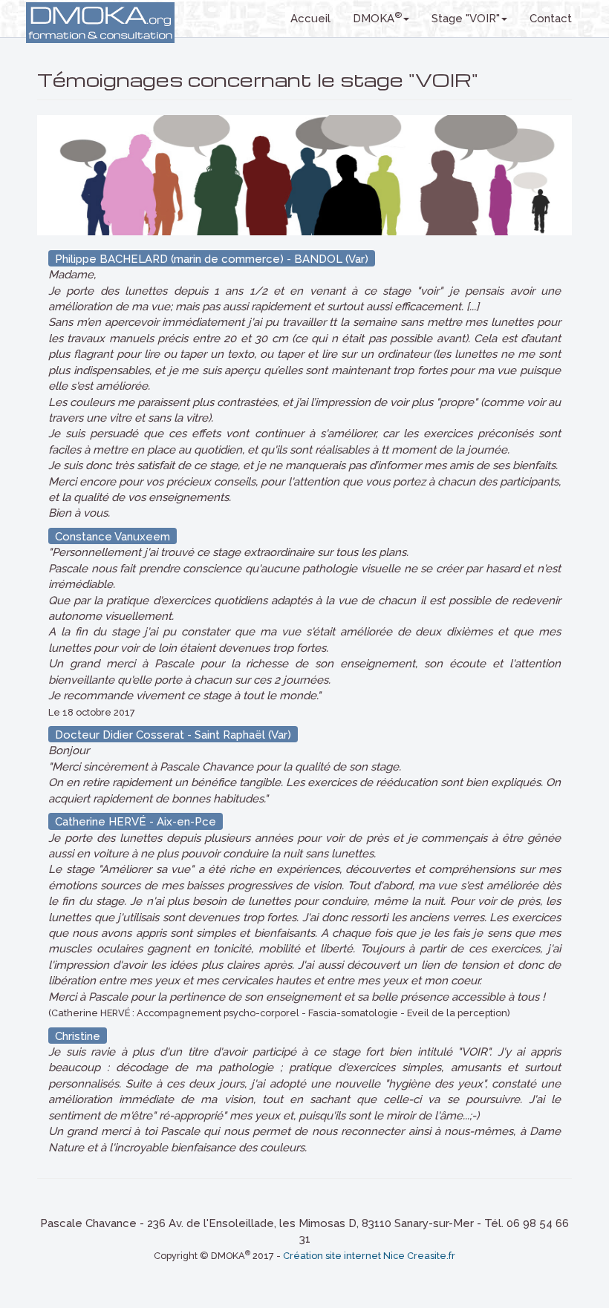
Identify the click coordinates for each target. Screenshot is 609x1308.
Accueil (310, 18)
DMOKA (377, 17)
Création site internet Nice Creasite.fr (369, 1255)
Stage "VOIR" (465, 18)
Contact (551, 18)
